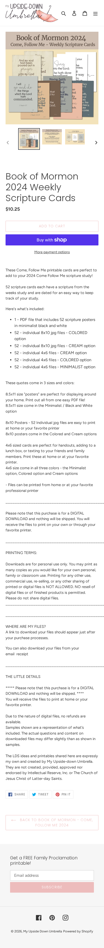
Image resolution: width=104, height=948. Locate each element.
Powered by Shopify (78, 931)
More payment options (52, 252)
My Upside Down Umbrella (42, 931)
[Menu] (95, 13)
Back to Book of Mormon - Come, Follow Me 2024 (56, 822)
